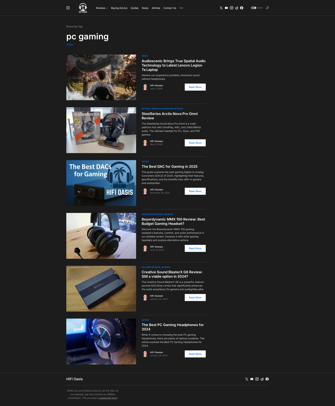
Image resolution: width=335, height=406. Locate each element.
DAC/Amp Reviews (151, 267)
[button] (68, 7)
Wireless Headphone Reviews (167, 108)
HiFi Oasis (74, 379)
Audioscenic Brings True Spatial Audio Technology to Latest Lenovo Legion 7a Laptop (174, 65)
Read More (195, 87)
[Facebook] (241, 7)
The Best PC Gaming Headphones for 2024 (173, 327)
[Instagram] (231, 7)
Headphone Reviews (152, 214)
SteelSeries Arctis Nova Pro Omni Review (170, 116)
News (144, 56)
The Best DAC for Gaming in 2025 (170, 166)
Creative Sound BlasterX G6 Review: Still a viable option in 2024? (172, 274)
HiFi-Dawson (156, 85)
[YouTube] (226, 7)
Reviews (146, 108)
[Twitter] (221, 7)
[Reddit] (236, 7)
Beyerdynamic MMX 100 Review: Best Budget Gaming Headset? (173, 221)
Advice (145, 161)
